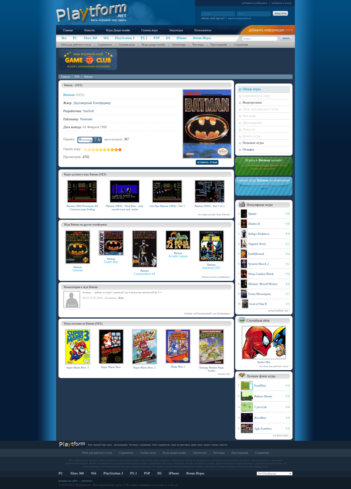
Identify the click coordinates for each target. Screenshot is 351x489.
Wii (93, 473)
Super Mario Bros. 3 (77, 367)
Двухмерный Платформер (92, 103)
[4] (97, 149)
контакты (87, 480)
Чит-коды (198, 44)
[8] (112, 149)
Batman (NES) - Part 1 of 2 (210, 206)
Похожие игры (253, 143)
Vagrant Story (257, 244)
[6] (105, 149)
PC (60, 473)
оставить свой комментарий (197, 313)
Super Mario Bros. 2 (144, 367)
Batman (88, 76)
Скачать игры (149, 30)
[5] (101, 149)
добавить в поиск (281, 2)
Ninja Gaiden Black (261, 274)
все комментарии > (222, 313)
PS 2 (133, 473)
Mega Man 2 (178, 366)
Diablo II (254, 224)
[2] (89, 149)
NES (77, 76)
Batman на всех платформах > (217, 277)
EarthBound (256, 254)
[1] (86, 149)
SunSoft (88, 111)
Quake (252, 214)
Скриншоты (105, 44)
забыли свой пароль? (213, 18)
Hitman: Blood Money (263, 284)
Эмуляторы (176, 30)
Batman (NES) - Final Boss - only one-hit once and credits (124, 207)
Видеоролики (252, 102)
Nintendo (86, 119)
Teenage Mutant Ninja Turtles (211, 369)
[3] (93, 149)
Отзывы (248, 149)
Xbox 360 (77, 473)
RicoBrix (260, 418)
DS (159, 473)
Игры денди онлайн (153, 44)
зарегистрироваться (239, 18)
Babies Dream (263, 396)
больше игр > (225, 374)
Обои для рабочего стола (76, 44)
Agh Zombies (263, 428)
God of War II (258, 304)
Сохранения (241, 44)
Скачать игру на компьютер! (263, 180)
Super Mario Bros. (111, 367)
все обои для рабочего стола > (275, 366)
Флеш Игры (195, 473)
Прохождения (218, 44)
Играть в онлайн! (264, 160)
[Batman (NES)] (82, 203)
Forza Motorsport (259, 294)
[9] (116, 149)
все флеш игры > (281, 435)
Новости (89, 30)
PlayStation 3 (113, 473)
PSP (147, 473)
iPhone (174, 473)
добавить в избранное (254, 2)
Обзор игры (252, 89)
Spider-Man (264, 362)
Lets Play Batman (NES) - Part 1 (167, 206)
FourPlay (260, 385)
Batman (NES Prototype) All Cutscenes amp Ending (82, 207)
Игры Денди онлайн (118, 30)
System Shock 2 (258, 264)
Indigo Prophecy (259, 234)
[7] (109, 149)
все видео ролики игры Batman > (215, 214)
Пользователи (202, 30)
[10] (120, 149)
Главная (68, 30)
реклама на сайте (68, 480)
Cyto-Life (260, 407)
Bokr (121, 297)
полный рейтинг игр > (279, 310)
